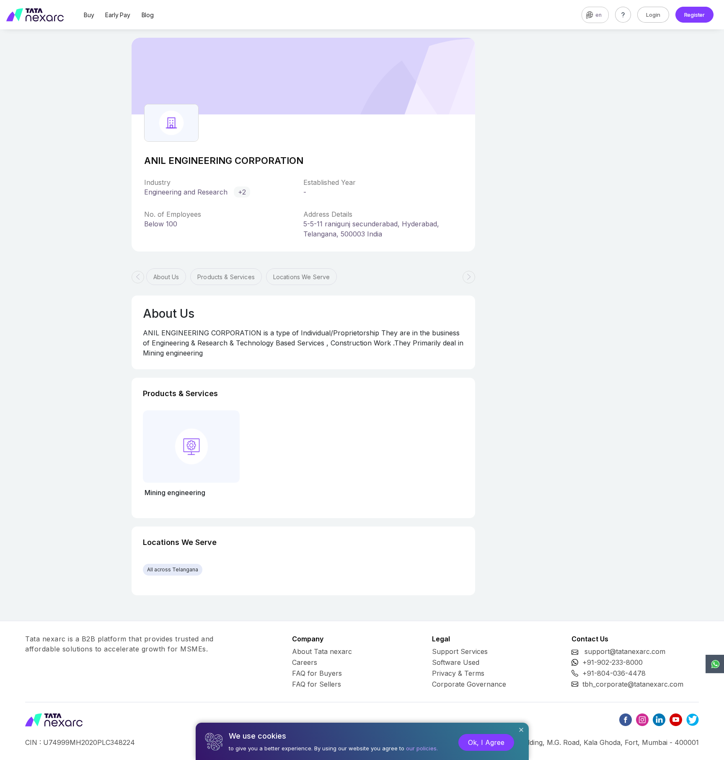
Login (653, 14)
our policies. (422, 748)
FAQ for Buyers (317, 673)
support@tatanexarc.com (624, 651)
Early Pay (117, 14)
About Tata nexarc (322, 651)
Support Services (460, 651)
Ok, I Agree (486, 742)
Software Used (455, 662)
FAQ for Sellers (316, 684)
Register (694, 14)
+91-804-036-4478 (614, 673)
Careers (304, 662)
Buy (89, 14)
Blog (148, 14)
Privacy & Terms (458, 673)
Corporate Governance (469, 684)
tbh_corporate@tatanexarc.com (632, 684)
